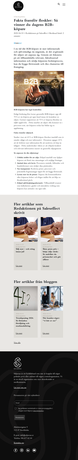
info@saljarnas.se (27, 435)
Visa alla (17, 342)
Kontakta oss (19, 443)
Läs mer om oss (20, 387)
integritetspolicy (38, 411)
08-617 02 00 (26, 438)
